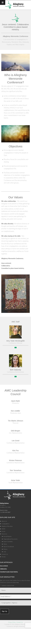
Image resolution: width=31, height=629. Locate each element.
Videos (5, 544)
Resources (4, 534)
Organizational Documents (10, 539)
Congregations (5, 523)
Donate (4, 556)
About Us (4, 521)
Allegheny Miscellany (7, 526)
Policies (5, 549)
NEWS (3, 529)
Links (4, 551)
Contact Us (5, 554)
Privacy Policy (12, 622)
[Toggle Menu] (2, 2)
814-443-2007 (6, 512)
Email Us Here (3, 510)
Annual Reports (7, 536)
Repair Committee (8, 541)
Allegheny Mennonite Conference (15, 5)
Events (3, 531)
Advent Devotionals (8, 546)
